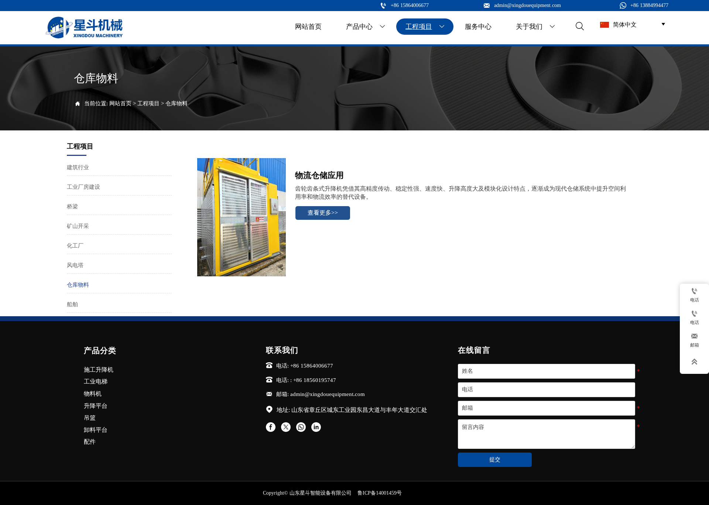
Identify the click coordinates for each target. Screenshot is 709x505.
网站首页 (120, 103)
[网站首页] (85, 27)
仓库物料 (176, 103)
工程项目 (148, 103)
